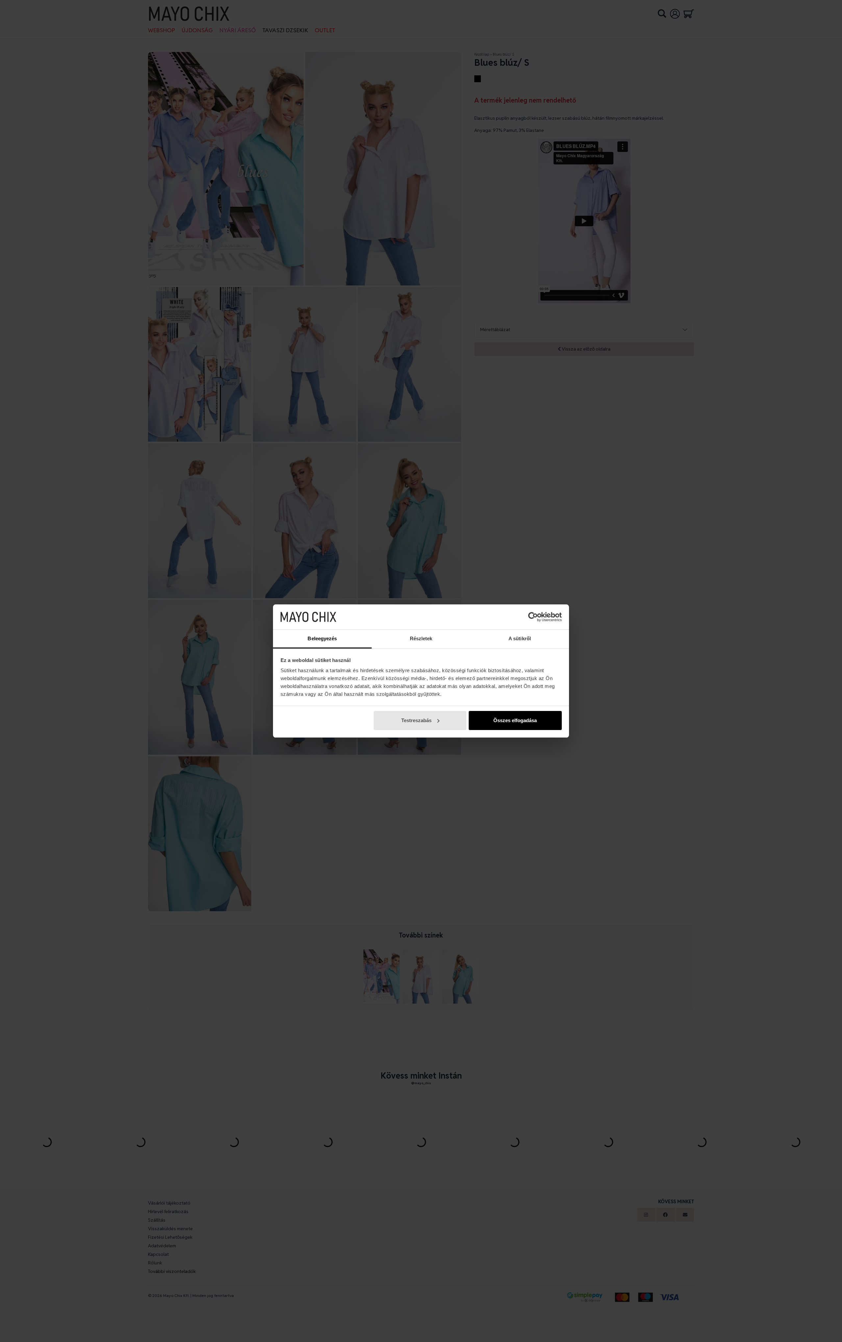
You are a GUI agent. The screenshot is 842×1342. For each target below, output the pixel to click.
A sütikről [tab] (519, 638)
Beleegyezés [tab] (322, 638)
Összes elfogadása (515, 720)
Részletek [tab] (421, 638)
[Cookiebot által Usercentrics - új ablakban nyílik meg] (533, 617)
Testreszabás (416, 720)
